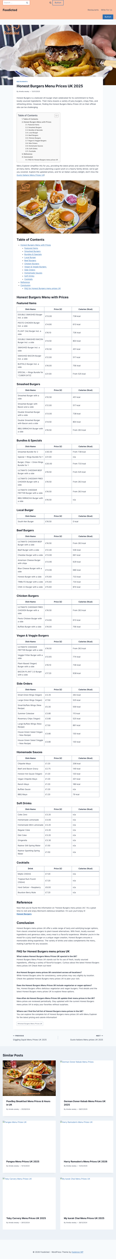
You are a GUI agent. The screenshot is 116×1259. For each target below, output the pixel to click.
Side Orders (33, 143)
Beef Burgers (33, 135)
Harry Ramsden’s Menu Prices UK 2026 (85, 1161)
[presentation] (29, 1078)
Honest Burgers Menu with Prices (37, 122)
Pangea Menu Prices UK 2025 (22, 1161)
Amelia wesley (24, 91)
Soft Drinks (33, 149)
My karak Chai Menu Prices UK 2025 (84, 1218)
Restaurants (93, 10)
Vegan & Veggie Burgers (37, 141)
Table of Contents (30, 119)
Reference (28, 154)
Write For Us (106, 10)
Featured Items (33, 125)
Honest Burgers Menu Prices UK (30, 1024)
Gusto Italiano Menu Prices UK (30, 175)
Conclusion (28, 157)
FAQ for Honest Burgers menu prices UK (43, 160)
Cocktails (32, 151)
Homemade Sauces (36, 146)
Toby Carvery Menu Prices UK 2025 (26, 1218)
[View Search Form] (50, 3)
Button (58, 2)
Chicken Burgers (35, 138)
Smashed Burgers (35, 127)
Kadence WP (77, 1252)
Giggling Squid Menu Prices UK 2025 (30, 1038)
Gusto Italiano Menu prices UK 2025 (86, 1038)
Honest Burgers (24, 914)
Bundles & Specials (36, 130)
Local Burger (33, 133)
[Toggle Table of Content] (55, 116)
